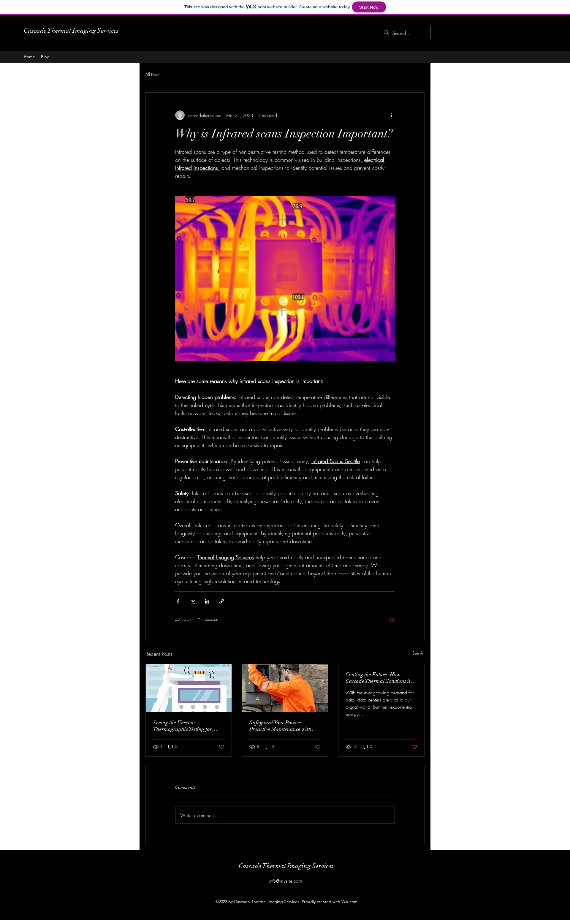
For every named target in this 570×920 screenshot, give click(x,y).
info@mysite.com (285, 881)
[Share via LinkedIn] (207, 601)
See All (418, 653)
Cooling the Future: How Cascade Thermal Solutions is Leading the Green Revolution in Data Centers (379, 677)
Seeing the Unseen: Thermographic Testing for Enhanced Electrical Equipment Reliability (188, 725)
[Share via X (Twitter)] (192, 601)
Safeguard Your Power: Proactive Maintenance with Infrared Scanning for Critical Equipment (283, 725)
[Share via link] (221, 601)
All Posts (152, 74)
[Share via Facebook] (178, 601)
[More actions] (391, 115)
